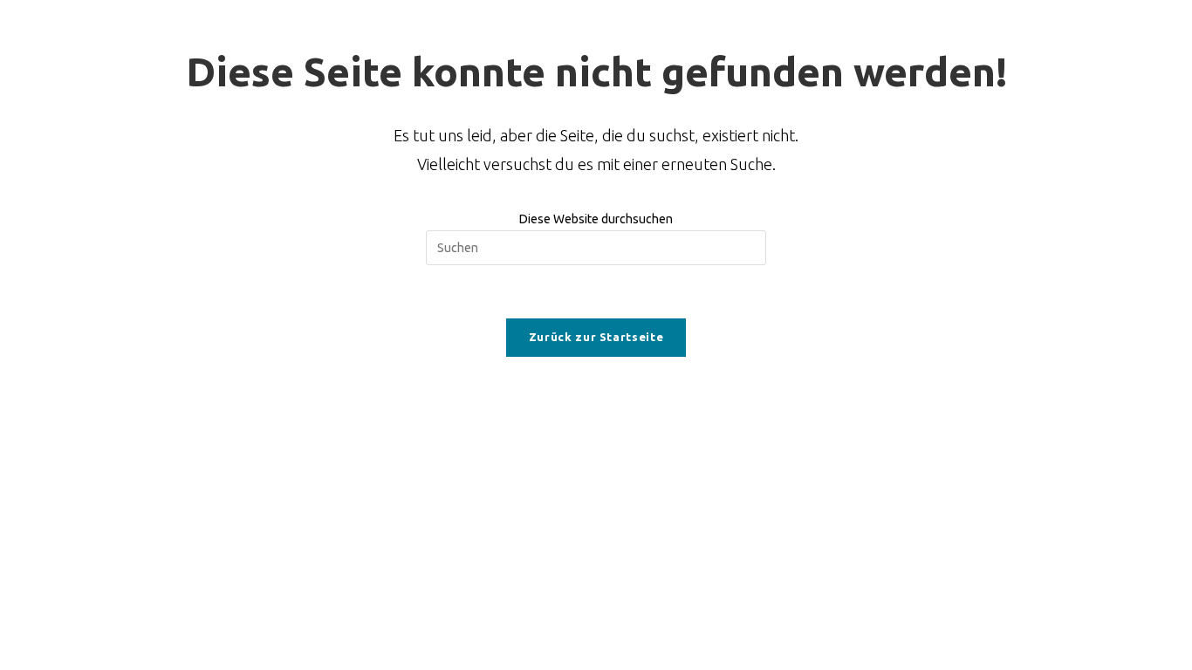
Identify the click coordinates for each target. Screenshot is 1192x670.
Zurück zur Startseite (596, 337)
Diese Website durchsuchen (596, 219)
